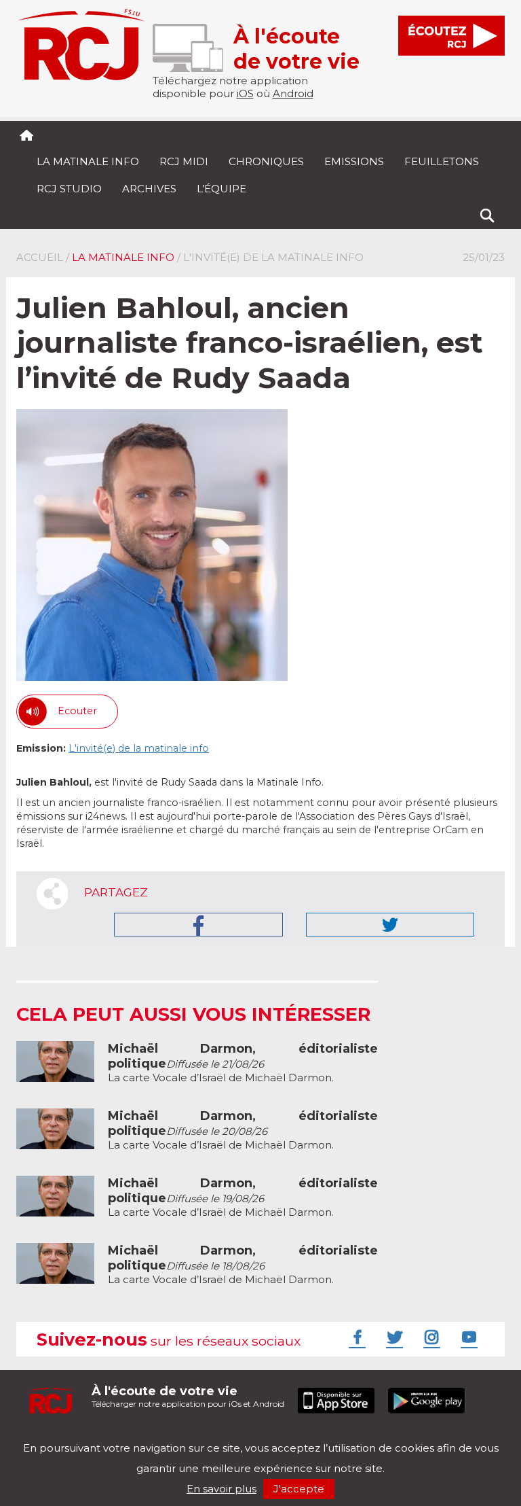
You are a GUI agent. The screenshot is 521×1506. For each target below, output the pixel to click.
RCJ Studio (69, 188)
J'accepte (298, 1488)
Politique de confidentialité (155, 1436)
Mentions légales (58, 1436)
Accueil (39, 257)
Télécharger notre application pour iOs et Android (188, 1396)
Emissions (354, 161)
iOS (245, 93)
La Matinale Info (88, 161)
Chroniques (266, 161)
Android (293, 93)
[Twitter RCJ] (393, 1337)
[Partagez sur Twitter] (390, 924)
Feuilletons (441, 161)
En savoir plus (221, 1488)
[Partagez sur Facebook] (198, 924)
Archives (149, 188)
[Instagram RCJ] (430, 1337)
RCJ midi (183, 161)
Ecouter (77, 711)
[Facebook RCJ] (355, 1337)
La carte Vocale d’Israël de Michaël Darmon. (243, 1063)
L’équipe (221, 188)
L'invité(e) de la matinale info (139, 748)
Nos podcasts (245, 1436)
